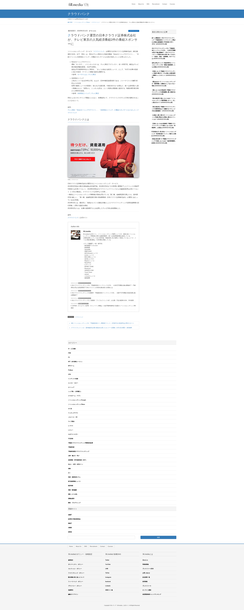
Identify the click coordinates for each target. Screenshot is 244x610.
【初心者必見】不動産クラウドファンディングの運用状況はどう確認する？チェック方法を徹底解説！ (163, 109)
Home (71, 546)
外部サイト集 (109, 590)
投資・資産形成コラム (74, 477)
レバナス (70, 425)
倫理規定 (70, 560)
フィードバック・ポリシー (75, 581)
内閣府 (70, 527)
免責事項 (70, 590)
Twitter (107, 560)
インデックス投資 (73, 378)
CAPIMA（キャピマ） (83, 303)
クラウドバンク (134, 31)
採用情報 (144, 581)
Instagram (108, 577)
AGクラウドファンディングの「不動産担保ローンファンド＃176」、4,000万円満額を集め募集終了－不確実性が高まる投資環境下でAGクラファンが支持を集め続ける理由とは (103, 286)
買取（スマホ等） (73, 494)
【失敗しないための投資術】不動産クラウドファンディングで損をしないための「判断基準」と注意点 (163, 125)
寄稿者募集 (145, 564)
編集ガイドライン (73, 594)
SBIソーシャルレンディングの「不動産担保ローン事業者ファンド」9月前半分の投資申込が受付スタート (102, 323)
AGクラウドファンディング (85, 283)
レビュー (70, 430)
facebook (108, 581)
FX (69, 357)
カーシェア (71, 387)
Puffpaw (70, 370)
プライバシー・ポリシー (75, 586)
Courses (110, 546)
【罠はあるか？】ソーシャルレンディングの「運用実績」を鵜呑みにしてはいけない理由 (163, 83)
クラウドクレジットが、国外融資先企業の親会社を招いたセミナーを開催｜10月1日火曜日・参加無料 (101, 327)
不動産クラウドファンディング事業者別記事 (80, 443)
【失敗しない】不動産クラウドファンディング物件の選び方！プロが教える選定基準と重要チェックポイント (163, 73)
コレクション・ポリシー (75, 568)
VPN (69, 374)
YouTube (107, 564)
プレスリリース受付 (148, 568)
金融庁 (70, 514)
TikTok (107, 573)
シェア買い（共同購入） (75, 391)
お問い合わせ (146, 573)
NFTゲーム (71, 365)
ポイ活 (70, 408)
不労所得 (70, 438)
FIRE (69, 353)
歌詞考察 (70, 485)
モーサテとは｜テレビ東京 (87, 74)
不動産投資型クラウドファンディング (78, 451)
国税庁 (70, 523)
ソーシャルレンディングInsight (77, 400)
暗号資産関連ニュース (74, 481)
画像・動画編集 (72, 490)
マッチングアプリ (73, 413)
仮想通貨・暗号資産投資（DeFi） (77, 460)
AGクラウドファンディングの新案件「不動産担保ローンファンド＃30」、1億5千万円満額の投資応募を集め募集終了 (103, 294)
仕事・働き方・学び (73, 455)
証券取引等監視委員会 (74, 519)
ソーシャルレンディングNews (76, 404)
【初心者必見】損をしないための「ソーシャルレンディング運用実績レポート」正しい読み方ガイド (163, 100)
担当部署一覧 (146, 577)
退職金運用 (71, 498)
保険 (69, 468)
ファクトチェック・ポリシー (76, 573)
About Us (78, 546)
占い (69, 472)
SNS (85, 546)
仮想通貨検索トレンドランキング (151, 594)
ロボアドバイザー (73, 434)
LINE (106, 568)
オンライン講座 (146, 590)
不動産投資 (71, 447)
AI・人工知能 (72, 348)
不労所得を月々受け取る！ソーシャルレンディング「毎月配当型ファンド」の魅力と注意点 (163, 133)
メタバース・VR (72, 417)
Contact (102, 546)
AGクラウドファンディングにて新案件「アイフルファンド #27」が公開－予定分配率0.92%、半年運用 (103, 300)
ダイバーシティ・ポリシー (75, 564)
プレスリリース (146, 586)
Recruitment (93, 546)
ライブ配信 (71, 421)
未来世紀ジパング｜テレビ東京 (88, 93)
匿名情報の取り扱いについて (76, 577)
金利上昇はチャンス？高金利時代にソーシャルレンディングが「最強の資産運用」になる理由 (163, 65)
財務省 (70, 532)
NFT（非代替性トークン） (75, 361)
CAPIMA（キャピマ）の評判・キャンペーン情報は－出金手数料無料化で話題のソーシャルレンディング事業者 (103, 307)
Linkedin (107, 586)
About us (145, 560)
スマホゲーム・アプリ (74, 395)
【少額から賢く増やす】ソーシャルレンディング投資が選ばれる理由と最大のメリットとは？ (163, 117)
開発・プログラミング (74, 502)
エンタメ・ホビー (73, 383)
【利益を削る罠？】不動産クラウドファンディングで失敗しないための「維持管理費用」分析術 (163, 141)
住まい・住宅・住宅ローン (75, 464)
